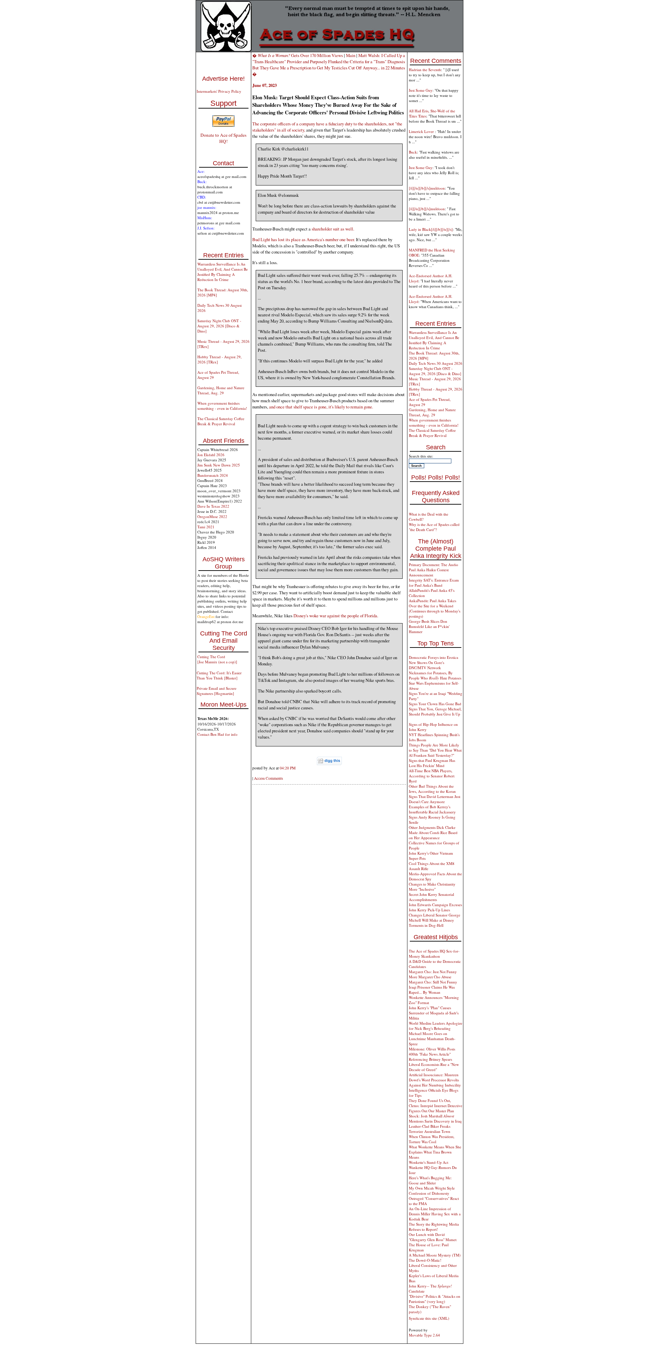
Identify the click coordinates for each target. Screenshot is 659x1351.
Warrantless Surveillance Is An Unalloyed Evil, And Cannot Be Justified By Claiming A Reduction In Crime (222, 271)
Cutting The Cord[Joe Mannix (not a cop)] (217, 659)
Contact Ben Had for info (217, 734)
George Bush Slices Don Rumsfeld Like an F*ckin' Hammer (429, 626)
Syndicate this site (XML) (429, 1318)
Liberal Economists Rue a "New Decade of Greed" (434, 1067)
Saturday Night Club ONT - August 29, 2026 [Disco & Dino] (219, 326)
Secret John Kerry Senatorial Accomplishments (431, 897)
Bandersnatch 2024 (212, 475)
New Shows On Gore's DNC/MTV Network (426, 665)
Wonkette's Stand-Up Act (428, 1162)
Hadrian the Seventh (425, 69)
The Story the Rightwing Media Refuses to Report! (434, 1226)
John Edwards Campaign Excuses (435, 904)
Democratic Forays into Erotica (433, 657)
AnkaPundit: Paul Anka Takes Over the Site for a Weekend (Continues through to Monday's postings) (434, 608)
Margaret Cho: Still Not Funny (433, 981)
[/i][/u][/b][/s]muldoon (427, 188)
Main (350, 55)
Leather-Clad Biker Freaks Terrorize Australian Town (429, 1129)
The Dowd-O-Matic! (425, 1260)
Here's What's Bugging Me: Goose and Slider (430, 1180)
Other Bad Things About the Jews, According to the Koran (432, 789)
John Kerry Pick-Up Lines (429, 909)
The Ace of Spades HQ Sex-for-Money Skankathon (434, 953)
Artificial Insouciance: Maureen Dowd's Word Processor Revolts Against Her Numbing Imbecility (435, 1080)
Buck (413, 152)
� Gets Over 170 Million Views (298, 55)
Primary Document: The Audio (433, 564)
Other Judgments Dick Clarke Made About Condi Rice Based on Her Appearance (433, 832)
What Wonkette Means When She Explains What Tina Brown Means (435, 1152)
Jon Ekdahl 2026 (210, 454)
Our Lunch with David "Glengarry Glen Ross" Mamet (432, 1237)
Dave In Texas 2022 (213, 506)
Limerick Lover (422, 131)
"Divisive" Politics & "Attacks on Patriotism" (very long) (434, 1299)
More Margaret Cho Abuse (430, 976)
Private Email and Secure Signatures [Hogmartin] (216, 691)
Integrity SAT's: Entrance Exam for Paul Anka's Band (434, 582)
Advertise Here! (223, 78)
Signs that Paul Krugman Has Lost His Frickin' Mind (432, 763)
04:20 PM (288, 767)
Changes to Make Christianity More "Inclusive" (432, 886)
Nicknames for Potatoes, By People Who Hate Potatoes (435, 675)
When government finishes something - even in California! (222, 406)
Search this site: (421, 456)
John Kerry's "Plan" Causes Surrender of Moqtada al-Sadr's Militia (434, 1013)
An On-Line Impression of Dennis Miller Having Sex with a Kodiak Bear (435, 1213)
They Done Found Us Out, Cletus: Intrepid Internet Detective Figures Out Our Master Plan (435, 1105)
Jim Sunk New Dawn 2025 (218, 465)
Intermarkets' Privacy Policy (219, 91)
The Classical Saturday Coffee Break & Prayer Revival (220, 421)
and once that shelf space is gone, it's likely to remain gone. (321, 407)
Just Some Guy (420, 90)
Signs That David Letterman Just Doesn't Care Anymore (434, 799)
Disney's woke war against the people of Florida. (335, 615)
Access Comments (268, 778)
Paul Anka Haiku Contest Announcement (429, 572)
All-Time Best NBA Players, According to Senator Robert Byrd (431, 776)
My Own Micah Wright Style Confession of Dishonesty (432, 1190)
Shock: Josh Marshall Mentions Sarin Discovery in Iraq (435, 1118)
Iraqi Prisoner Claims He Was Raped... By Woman (432, 989)
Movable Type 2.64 (424, 1335)
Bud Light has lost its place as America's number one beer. (303, 239)
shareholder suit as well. (333, 229)
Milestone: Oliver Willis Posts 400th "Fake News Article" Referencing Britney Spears (432, 1054)
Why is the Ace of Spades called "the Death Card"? (434, 527)
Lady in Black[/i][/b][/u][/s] (431, 229)
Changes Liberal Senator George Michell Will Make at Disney (434, 917)
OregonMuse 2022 (212, 516)
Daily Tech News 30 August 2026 (435, 363)
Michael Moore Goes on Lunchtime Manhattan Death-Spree (432, 1038)
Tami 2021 (206, 526)
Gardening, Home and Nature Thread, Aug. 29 (220, 390)
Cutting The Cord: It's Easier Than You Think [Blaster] (219, 675)
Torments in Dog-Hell (426, 925)
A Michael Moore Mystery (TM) (435, 1255)
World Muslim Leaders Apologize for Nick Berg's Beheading (435, 1026)
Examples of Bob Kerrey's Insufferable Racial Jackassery (432, 809)
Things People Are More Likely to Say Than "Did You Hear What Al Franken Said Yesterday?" (435, 750)
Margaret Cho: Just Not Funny (433, 971)
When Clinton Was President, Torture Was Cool (431, 1139)
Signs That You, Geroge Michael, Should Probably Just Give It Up (435, 711)
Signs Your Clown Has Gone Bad (435, 703)
